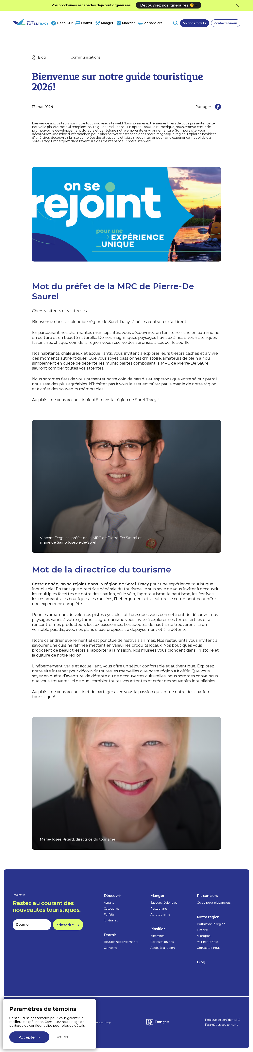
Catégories (111, 908)
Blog (42, 57)
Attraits (109, 902)
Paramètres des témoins (221, 1024)
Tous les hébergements (121, 942)
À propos (203, 936)
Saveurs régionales (163, 902)
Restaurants (158, 908)
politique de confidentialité (30, 1025)
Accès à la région (162, 948)
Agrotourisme (160, 914)
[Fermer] (237, 5)
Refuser (62, 1037)
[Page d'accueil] (30, 21)
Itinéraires (111, 920)
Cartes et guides (162, 942)
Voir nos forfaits (194, 23)
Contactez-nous (225, 23)
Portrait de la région (211, 924)
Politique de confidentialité (222, 1020)
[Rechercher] (175, 23)
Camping (110, 948)
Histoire (202, 930)
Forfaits (109, 914)
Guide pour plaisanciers (213, 902)
